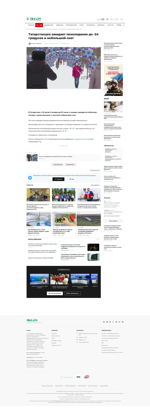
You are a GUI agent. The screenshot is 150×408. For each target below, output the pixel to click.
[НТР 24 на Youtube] (107, 322)
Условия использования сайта (110, 338)
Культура (110, 25)
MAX (72, 179)
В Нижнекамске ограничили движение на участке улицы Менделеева (112, 137)
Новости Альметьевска (70, 385)
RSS (103, 343)
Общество (59, 25)
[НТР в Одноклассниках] (113, 322)
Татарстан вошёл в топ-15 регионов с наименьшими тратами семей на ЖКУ (111, 237)
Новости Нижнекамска (47, 385)
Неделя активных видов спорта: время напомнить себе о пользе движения (113, 168)
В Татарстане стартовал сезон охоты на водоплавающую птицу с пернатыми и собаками (113, 227)
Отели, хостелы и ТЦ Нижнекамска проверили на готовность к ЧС (112, 178)
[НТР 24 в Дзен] (122, 322)
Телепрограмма (55, 293)
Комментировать (95, 170)
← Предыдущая (57, 164)
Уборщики (108, 151)
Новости (33, 29)
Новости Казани (58, 385)
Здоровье (101, 25)
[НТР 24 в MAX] (104, 322)
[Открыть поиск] (107, 19)
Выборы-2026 (48, 25)
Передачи (119, 25)
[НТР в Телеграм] (116, 322)
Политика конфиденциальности (110, 333)
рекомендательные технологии (60, 401)
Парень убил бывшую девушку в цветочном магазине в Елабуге (112, 216)
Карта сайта (105, 340)
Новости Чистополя (93, 385)
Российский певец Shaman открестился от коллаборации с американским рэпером (112, 206)
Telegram (59, 179)
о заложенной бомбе (82, 139)
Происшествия (71, 25)
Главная (31, 25)
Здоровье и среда (40, 29)
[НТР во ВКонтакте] (110, 322)
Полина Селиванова (36, 43)
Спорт (82, 25)
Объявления (108, 149)
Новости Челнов (82, 385)
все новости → (96, 185)
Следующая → (70, 164)
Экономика (91, 25)
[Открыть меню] (28, 19)
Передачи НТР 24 (56, 345)
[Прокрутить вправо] (123, 25)
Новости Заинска (104, 385)
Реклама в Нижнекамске (108, 350)
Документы (105, 345)
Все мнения (113, 221)
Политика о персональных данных (111, 335)
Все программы (73, 293)
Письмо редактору (84, 342)
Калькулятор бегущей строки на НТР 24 (112, 352)
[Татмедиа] (66, 377)
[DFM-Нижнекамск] (78, 377)
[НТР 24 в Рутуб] (119, 322)
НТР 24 (28, 29)
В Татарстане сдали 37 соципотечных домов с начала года (112, 247)
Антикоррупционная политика (110, 347)
